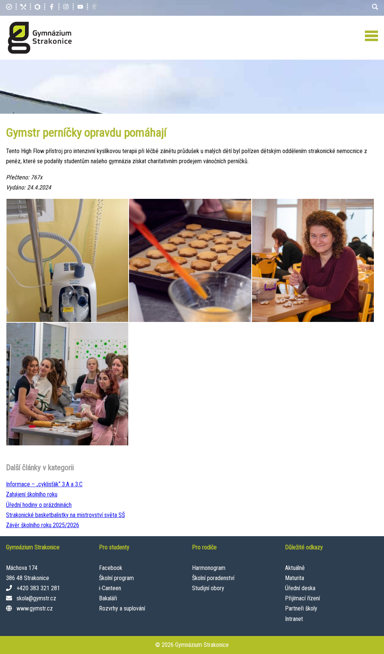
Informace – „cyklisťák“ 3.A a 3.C (44, 484)
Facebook (110, 567)
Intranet (294, 618)
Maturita (294, 578)
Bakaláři (108, 598)
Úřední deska (300, 588)
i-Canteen (110, 588)
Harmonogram (208, 567)
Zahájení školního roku (31, 494)
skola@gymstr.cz (36, 598)
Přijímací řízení (302, 598)
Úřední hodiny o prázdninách (39, 504)
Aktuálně (295, 567)
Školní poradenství (213, 578)
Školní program (116, 578)
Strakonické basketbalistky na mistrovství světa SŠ (65, 515)
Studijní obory (208, 588)
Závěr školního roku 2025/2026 (42, 525)
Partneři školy (301, 608)
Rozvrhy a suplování (122, 608)
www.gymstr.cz (34, 608)
